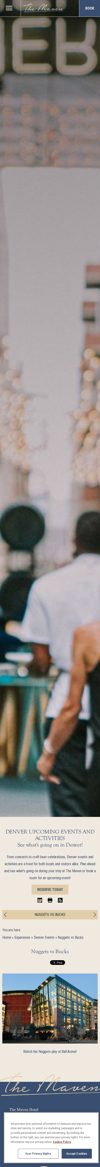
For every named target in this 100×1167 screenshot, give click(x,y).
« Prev (6, 914)
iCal (39, 900)
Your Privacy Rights (38, 1153)
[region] (9, 8)
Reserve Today (50, 890)
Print (50, 900)
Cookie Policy (62, 1142)
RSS (60, 900)
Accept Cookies (76, 1153)
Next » (93, 914)
